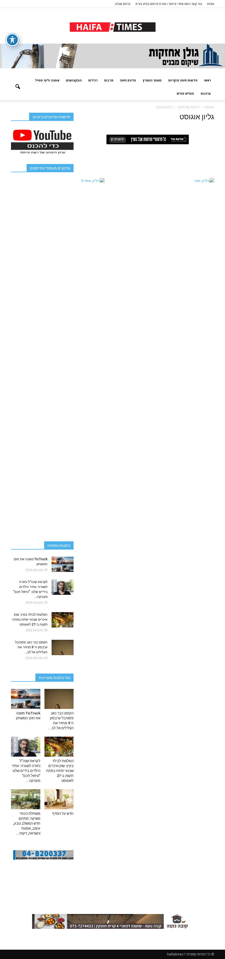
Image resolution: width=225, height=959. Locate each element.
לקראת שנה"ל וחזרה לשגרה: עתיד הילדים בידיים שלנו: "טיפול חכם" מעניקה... (26, 771)
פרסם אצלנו (122, 4)
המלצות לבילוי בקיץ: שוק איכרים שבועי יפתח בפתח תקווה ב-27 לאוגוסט (29, 619)
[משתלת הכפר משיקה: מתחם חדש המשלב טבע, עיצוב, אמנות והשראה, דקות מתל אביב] (25, 799)
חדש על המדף (63, 813)
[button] (17, 87)
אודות (210, 4)
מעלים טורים (185, 93)
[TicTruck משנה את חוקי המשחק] (63, 564)
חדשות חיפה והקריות (182, 80)
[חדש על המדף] (59, 799)
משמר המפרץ (152, 80)
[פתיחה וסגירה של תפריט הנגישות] (12, 39)
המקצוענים (73, 80)
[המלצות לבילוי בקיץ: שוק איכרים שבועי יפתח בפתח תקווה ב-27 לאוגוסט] (63, 619)
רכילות (92, 80)
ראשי (207, 80)
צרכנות (206, 93)
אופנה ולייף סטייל (47, 80)
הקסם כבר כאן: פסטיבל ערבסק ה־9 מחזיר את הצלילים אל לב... (31, 647)
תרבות (108, 80)
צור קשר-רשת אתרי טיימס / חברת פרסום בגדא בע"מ (169, 4)
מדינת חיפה (128, 80)
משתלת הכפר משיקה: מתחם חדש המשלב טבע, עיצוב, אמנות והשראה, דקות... (26, 823)
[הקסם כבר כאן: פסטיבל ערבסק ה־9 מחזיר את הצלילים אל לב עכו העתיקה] (63, 647)
